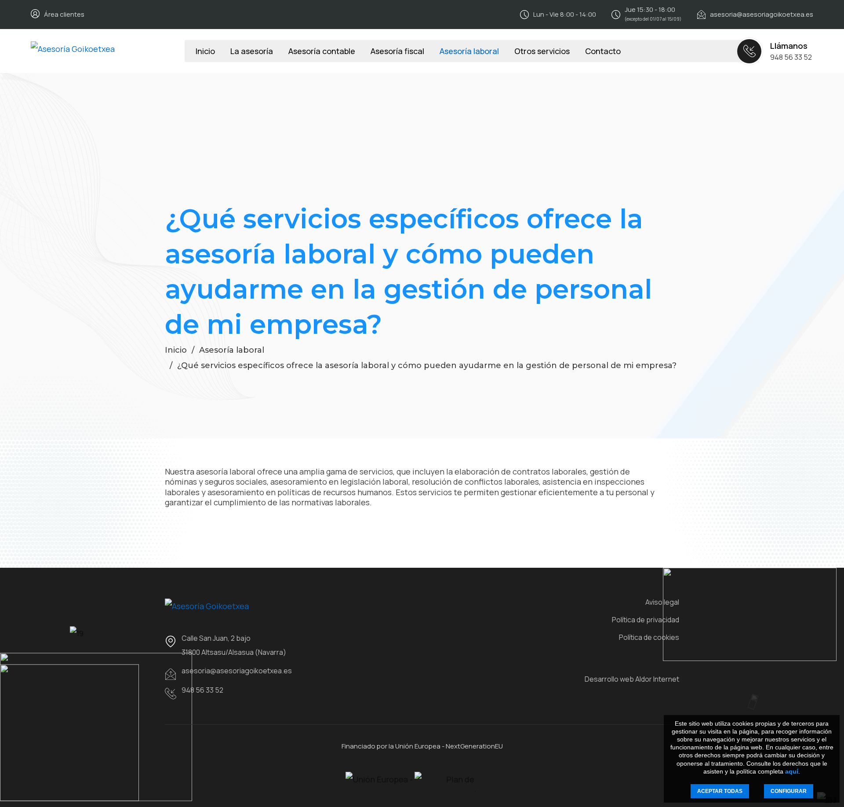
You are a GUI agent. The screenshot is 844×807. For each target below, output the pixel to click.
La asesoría (251, 51)
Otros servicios (542, 51)
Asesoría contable (321, 51)
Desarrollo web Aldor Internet (632, 679)
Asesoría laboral (469, 51)
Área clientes (64, 14)
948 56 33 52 (791, 57)
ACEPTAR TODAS (719, 791)
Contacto (603, 51)
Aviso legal (662, 602)
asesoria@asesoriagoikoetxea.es (761, 14)
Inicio (205, 51)
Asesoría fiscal (397, 51)
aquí (791, 771)
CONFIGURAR (789, 791)
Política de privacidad (645, 619)
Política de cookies (649, 637)
